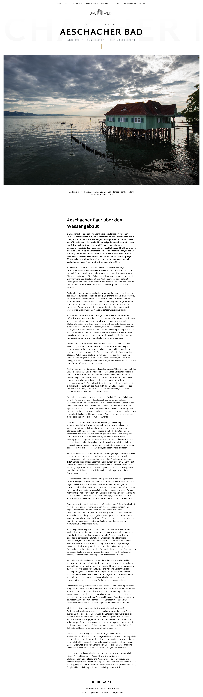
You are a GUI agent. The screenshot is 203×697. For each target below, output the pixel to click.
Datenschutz (105, 693)
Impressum (94, 693)
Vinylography (118, 693)
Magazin (104, 3)
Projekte (76, 3)
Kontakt (142, 3)
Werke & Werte (91, 3)
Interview (115, 3)
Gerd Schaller (63, 3)
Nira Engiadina (129, 3)
